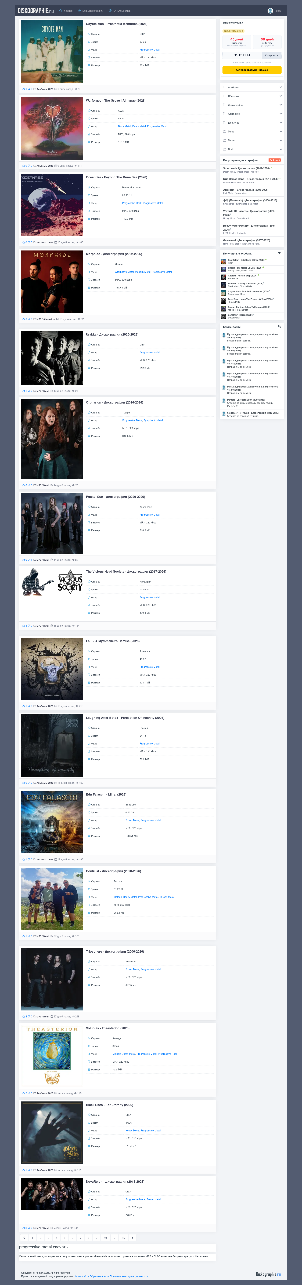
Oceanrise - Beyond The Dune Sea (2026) (116, 177)
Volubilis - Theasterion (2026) (108, 1028)
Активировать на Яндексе (252, 69)
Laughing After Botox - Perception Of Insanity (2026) (125, 717)
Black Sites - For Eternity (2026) (109, 1104)
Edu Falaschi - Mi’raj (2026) (106, 794)
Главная (67, 10)
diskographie (36, 10)
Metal (46, 391)
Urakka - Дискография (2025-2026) (112, 334)
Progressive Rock (132, 203)
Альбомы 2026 (45, 89)
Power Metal (132, 820)
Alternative (49, 319)
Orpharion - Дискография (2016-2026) (114, 402)
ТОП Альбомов (121, 10)
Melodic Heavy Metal (125, 896)
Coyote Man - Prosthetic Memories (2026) (117, 23)
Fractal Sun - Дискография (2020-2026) (115, 496)
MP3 (39, 319)
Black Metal (124, 126)
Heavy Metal (132, 1130)
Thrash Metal (167, 896)
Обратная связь (99, 1276)
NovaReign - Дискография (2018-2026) (115, 1181)
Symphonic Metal (153, 420)
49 (123, 1238)
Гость (277, 10)
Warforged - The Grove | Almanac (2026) (116, 100)
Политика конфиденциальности (129, 1276)
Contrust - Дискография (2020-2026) (113, 871)
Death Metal (139, 126)
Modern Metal (142, 271)
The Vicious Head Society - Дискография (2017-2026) (126, 571)
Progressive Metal (150, 49)
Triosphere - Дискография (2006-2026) (115, 951)
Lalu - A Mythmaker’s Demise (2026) (113, 641)
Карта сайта (81, 1276)
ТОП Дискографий (92, 10)
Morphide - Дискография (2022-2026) (114, 254)
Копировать (271, 55)
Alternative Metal (124, 271)
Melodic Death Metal (124, 1054)
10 (105, 1238)
